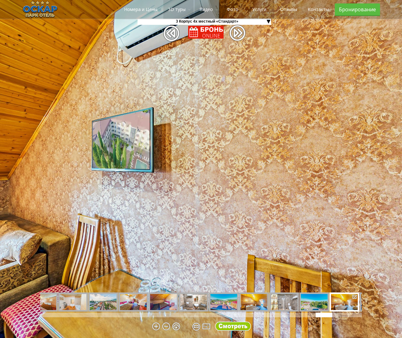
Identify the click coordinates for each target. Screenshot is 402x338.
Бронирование (357, 9)
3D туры (177, 9)
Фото (232, 9)
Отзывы (288, 9)
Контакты (318, 9)
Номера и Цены (140, 9)
